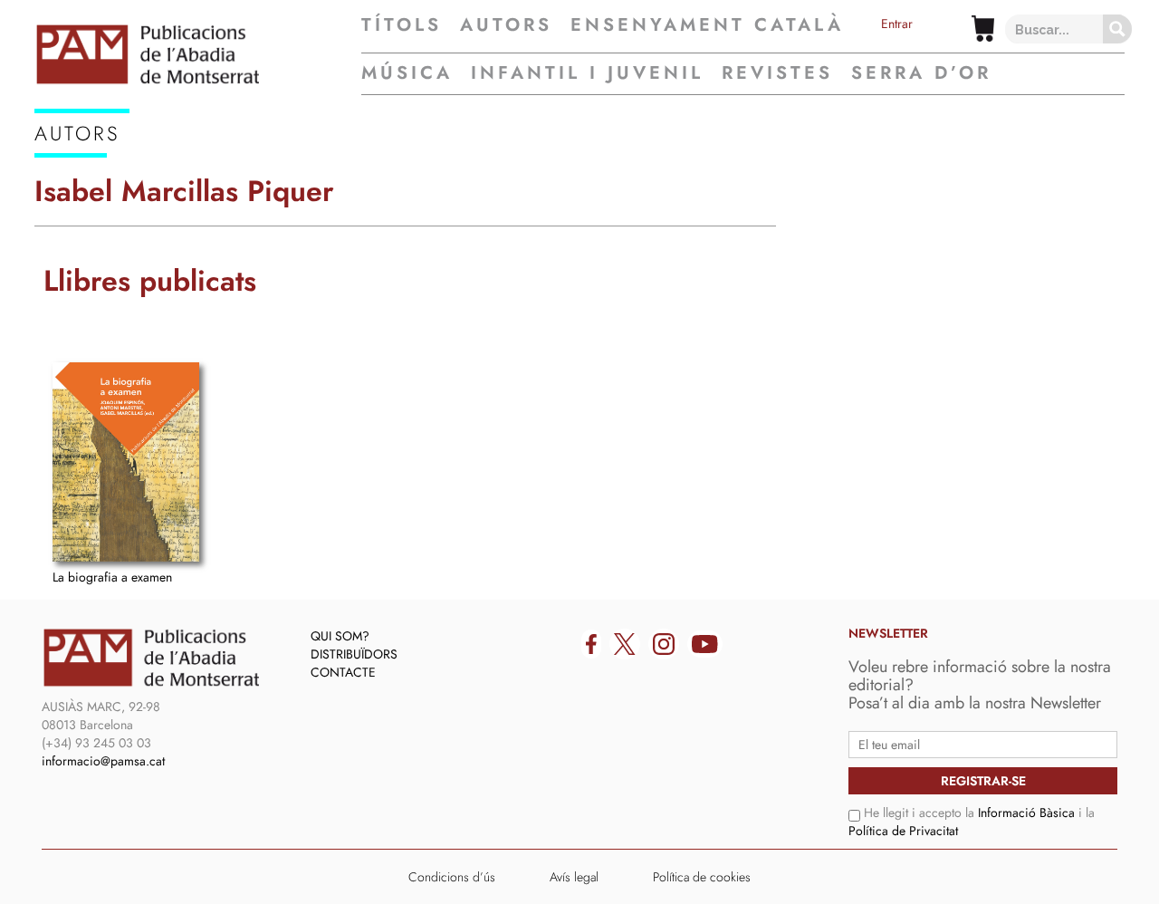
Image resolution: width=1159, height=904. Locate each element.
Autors (506, 25)
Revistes (777, 73)
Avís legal (574, 877)
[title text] (197, 54)
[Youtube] (705, 644)
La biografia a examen (112, 577)
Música (407, 73)
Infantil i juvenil (587, 73)
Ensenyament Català (707, 25)
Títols (401, 25)
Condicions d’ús (451, 877)
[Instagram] (663, 644)
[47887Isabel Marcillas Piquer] (126, 462)
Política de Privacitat (903, 831)
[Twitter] (624, 644)
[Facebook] (591, 644)
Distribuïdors (354, 654)
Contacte (343, 672)
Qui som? (340, 636)
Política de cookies (702, 877)
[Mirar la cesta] (983, 28)
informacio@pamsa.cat (103, 761)
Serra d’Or (921, 73)
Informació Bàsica (1026, 812)
